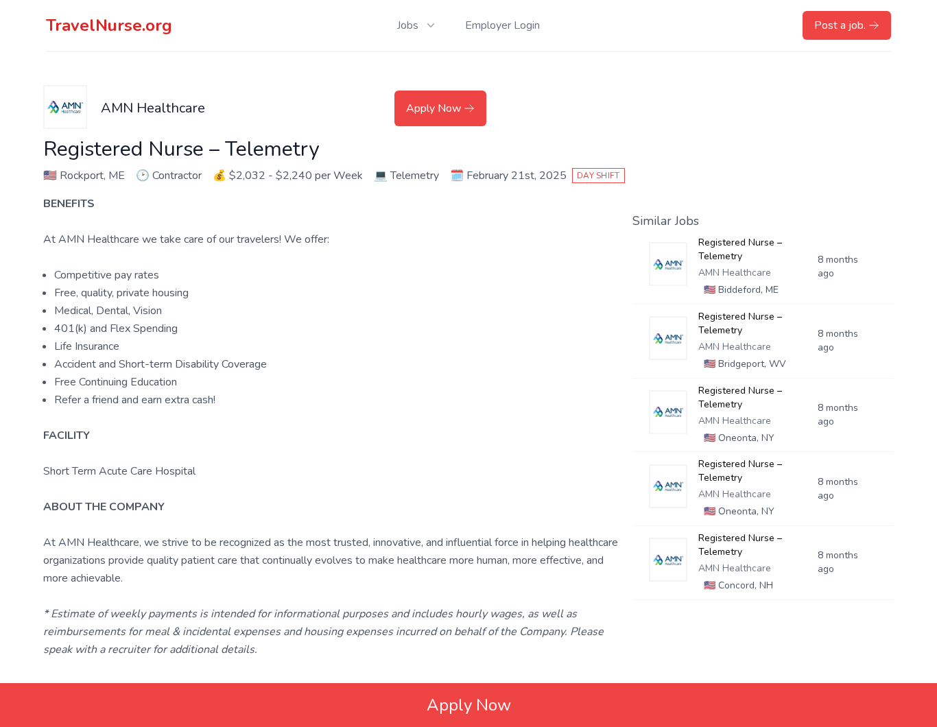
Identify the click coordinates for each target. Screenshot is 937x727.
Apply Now (433, 108)
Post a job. (840, 25)
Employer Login (502, 25)
